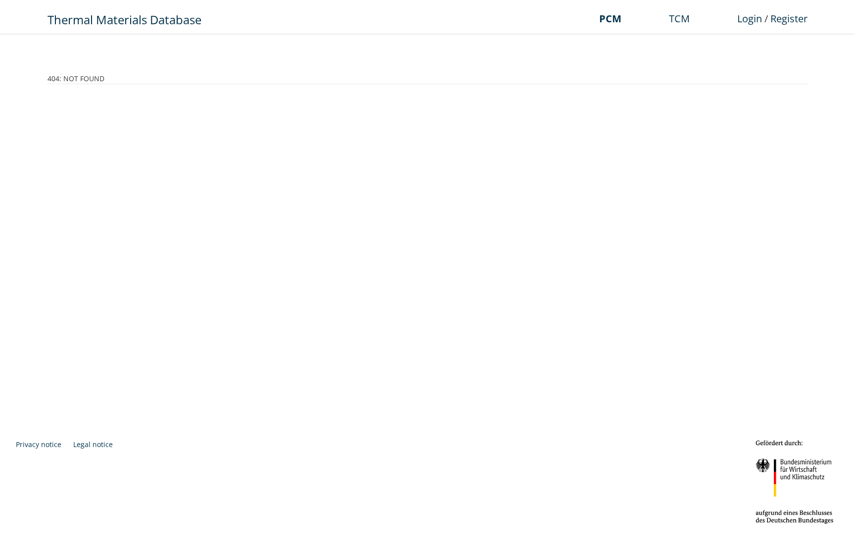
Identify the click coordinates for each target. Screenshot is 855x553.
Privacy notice (38, 444)
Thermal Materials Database (124, 19)
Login (749, 18)
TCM (679, 18)
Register (789, 18)
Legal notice (93, 444)
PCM (610, 18)
